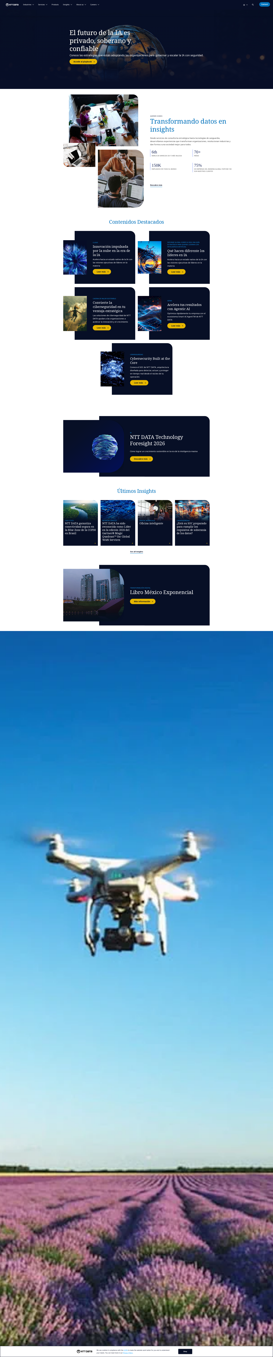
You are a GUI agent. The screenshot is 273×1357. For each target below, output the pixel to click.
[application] (136, 1351)
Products (55, 5)
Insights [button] (66, 5)
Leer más (101, 271)
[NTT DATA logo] (9, 5)
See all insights (136, 551)
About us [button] (79, 5)
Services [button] (41, 5)
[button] (253, 4)
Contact (264, 4)
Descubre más (156, 185)
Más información (142, 601)
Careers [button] (93, 5)
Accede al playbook (82, 61)
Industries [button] (27, 5)
